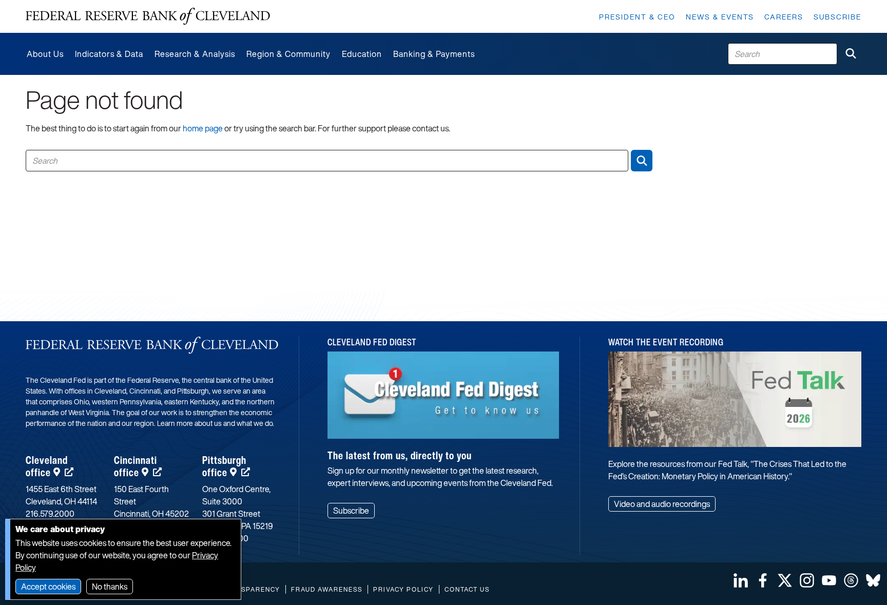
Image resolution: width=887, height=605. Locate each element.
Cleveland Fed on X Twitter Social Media (785, 580)
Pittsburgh (224, 466)
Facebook (762, 580)
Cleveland (47, 466)
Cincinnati (135, 466)
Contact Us (467, 589)
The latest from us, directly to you (399, 455)
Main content (49, 5)
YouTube (829, 580)
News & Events (720, 16)
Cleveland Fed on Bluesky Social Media (873, 580)
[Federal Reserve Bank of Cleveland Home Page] (148, 16)
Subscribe (837, 16)
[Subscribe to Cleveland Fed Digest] (443, 399)
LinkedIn (740, 580)
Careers (783, 16)
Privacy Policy (403, 589)
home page (203, 128)
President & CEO (637, 16)
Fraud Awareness (326, 589)
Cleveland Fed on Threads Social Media (851, 580)
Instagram (807, 580)
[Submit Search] (850, 54)
